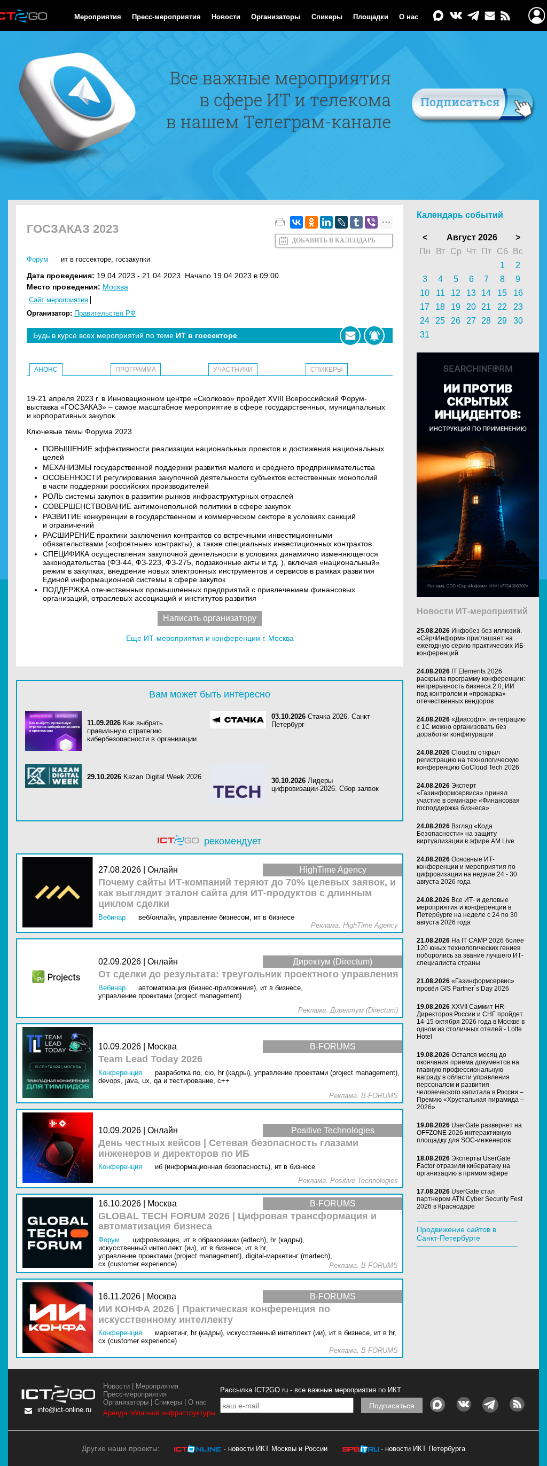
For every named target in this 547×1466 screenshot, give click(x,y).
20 (471, 306)
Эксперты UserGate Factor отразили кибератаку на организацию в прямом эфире (464, 1166)
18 (440, 306)
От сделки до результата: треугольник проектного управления (248, 974)
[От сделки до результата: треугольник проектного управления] (60, 978)
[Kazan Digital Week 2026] (56, 776)
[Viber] (371, 222)
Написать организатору (209, 618)
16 (518, 292)
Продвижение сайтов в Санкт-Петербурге (456, 1233)
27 (471, 320)
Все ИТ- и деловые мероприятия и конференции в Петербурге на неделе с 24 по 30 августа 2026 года (467, 911)
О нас (408, 17)
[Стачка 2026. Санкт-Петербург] (241, 720)
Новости (226, 17)
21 (486, 306)
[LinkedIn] (326, 222)
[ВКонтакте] (296, 222)
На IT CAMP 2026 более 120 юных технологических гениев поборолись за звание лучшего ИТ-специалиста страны (470, 952)
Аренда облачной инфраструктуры (159, 1413)
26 (455, 320)
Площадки (370, 17)
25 (440, 320)
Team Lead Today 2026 (150, 1059)
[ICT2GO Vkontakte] (456, 16)
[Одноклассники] (311, 222)
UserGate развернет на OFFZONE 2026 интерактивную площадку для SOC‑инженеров (469, 1133)
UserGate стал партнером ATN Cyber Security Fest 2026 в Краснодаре (469, 1199)
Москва (115, 287)
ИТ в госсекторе (86, 259)
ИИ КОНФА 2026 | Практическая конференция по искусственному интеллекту (214, 1314)
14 (486, 292)
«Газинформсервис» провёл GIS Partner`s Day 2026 (465, 984)
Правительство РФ (105, 313)
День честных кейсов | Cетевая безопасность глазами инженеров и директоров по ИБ (228, 1148)
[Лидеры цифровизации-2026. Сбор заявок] (241, 784)
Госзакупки (132, 259)
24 (424, 320)
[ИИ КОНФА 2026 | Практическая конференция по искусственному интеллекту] (60, 1318)
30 (518, 320)
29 (502, 320)
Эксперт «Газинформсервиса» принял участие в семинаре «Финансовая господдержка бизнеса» (468, 797)
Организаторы (275, 17)
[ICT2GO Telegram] (473, 16)
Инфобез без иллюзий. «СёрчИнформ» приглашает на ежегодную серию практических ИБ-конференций (471, 642)
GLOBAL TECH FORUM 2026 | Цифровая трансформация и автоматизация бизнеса (237, 1221)
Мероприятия (97, 17)
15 (502, 292)
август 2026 (472, 237)
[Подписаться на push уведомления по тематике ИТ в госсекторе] (374, 335)
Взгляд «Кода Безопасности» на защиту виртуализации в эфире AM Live (465, 833)
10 (424, 292)
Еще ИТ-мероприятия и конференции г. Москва (210, 638)
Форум (37, 259)
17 (424, 306)
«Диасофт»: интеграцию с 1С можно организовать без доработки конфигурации (471, 727)
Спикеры (326, 17)
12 (455, 292)
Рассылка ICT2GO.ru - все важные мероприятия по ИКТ (310, 1390)
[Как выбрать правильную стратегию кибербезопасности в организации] (56, 731)
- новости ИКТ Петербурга (423, 1449)
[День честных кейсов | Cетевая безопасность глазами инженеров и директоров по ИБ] (60, 1148)
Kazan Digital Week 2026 (162, 777)
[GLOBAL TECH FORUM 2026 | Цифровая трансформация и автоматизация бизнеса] (60, 1233)
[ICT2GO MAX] (439, 16)
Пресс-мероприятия (166, 17)
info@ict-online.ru (64, 1410)
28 (486, 320)
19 (455, 306)
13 (471, 292)
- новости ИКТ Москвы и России (275, 1449)
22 (502, 306)
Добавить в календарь (334, 240)
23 (518, 306)
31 (424, 334)
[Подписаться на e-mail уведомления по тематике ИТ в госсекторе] (350, 335)
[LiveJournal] (341, 222)
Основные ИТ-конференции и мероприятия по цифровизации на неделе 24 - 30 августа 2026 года (467, 870)
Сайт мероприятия (58, 300)
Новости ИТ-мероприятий (472, 611)
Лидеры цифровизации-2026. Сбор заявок (325, 785)
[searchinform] (478, 594)
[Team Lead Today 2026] (60, 1063)
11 (440, 292)
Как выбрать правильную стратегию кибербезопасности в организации (142, 731)
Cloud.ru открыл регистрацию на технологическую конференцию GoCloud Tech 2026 (468, 760)
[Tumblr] (356, 222)
